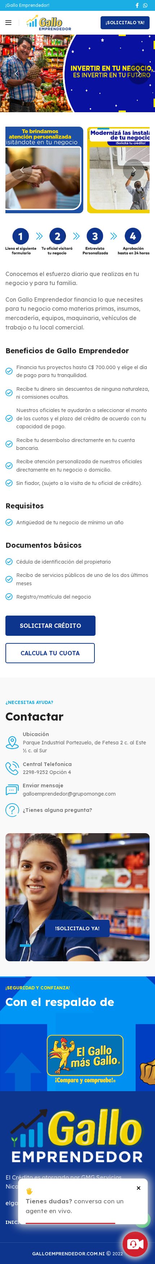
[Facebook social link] (137, 5)
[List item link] (77, 810)
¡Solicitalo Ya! (125, 22)
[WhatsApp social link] (145, 5)
